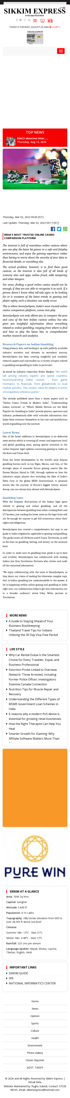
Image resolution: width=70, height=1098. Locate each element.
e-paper (50, 21)
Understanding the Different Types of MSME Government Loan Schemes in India (34, 704)
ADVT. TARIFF (35, 1067)
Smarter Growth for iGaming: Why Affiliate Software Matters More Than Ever (34, 738)
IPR (11, 978)
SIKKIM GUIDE (18, 973)
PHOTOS (35, 21)
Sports (35, 1023)
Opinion (35, 1016)
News (35, 1008)
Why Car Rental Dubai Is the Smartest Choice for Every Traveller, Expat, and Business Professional (34, 660)
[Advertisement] (35, 91)
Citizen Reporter (35, 1060)
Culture (35, 1030)
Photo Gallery (35, 1053)
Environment (35, 1045)
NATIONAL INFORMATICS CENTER (32, 983)
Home (35, 1001)
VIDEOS (42, 21)
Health (35, 1038)
